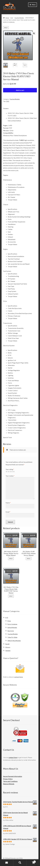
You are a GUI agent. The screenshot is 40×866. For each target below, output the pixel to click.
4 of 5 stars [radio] (12, 471)
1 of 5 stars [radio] (6, 471)
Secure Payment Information (12, 776)
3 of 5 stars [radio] (10, 471)
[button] (34, 33)
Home (7, 18)
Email (8, 512)
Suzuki (7, 644)
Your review (10, 476)
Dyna (9, 621)
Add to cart (20, 90)
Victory (7, 647)
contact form (18, 677)
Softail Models (12, 627)
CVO (7, 101)
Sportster (10, 631)
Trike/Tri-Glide (12, 637)
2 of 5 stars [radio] (8, 471)
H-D (11, 18)
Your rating (10, 469)
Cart (31, 861)
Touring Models (19, 18)
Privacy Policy (8, 779)
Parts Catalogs (12, 624)
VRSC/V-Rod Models (14, 640)
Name (8, 503)
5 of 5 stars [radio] (14, 471)
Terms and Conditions (10, 781)
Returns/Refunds (8, 784)
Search (20, 862)
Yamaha (7, 650)
